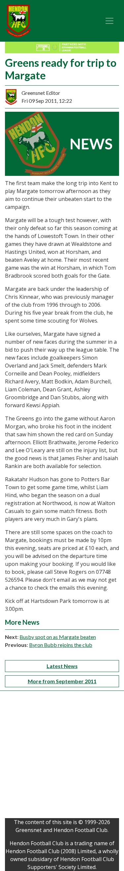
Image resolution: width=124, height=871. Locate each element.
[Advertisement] (62, 756)
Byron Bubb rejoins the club (60, 645)
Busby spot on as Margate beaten (58, 637)
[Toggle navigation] (109, 20)
